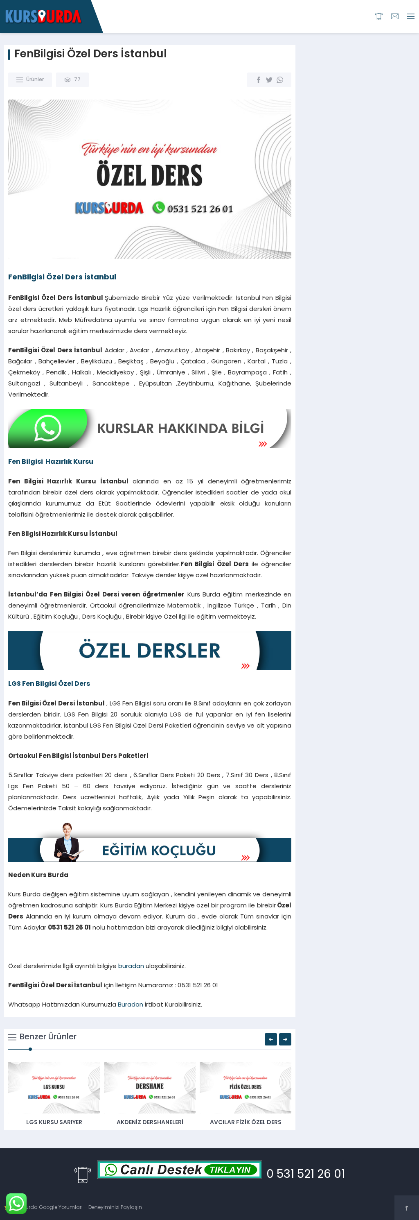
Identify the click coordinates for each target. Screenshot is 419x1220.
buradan (131, 967)
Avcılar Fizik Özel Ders (246, 1123)
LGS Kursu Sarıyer (54, 1123)
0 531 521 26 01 (305, 1175)
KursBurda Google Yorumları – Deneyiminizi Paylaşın (76, 1207)
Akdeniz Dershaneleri (150, 1123)
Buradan (130, 1005)
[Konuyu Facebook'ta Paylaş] (258, 80)
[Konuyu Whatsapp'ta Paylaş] (280, 80)
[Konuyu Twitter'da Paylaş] (269, 80)
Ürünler (35, 79)
